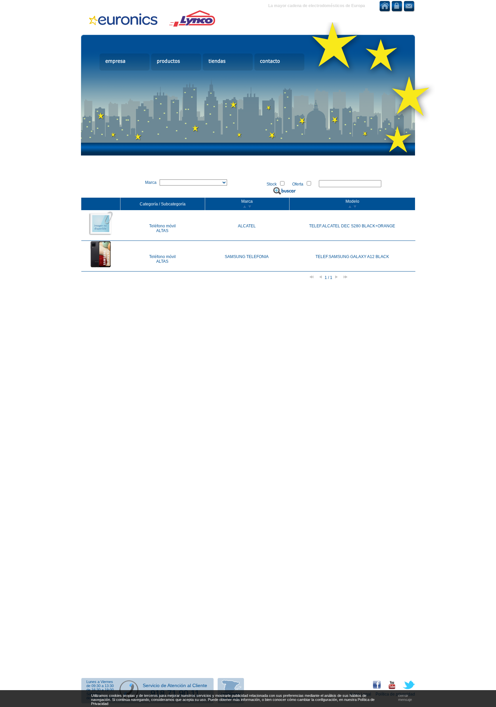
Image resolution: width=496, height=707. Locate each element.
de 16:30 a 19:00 (100, 690)
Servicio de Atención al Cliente (175, 685)
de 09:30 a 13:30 (100, 686)
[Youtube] (388, 687)
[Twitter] (405, 687)
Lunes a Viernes (99, 682)
